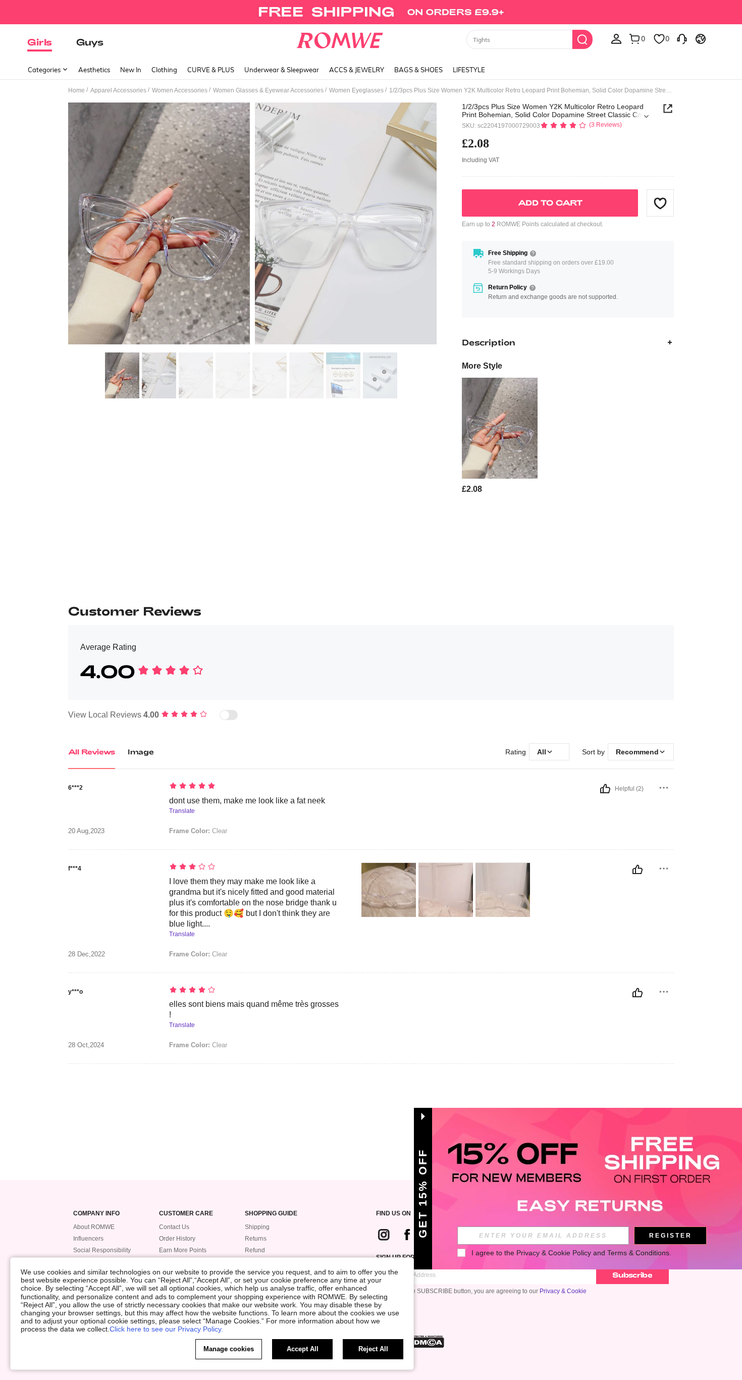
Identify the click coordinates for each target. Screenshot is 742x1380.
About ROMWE (94, 1227)
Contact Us (174, 1227)
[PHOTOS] (252, 225)
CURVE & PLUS (210, 70)
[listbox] (616, 38)
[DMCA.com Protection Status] (426, 1342)
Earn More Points (182, 1250)
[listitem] (500, 436)
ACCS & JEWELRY (356, 70)
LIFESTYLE (469, 70)
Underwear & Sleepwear (281, 70)
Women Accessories (179, 90)
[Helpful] (605, 789)
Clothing (164, 70)
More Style (482, 366)
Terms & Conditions (638, 1253)
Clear (198, 831)
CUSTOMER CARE (186, 1213)
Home (76, 90)
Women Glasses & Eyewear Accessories (268, 90)
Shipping (257, 1227)
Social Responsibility (102, 1250)
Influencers (88, 1238)
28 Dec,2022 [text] (86, 954)
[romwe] (340, 38)
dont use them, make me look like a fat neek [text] (247, 800)
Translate (182, 811)
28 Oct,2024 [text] (86, 1045)
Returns (256, 1238)
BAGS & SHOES (418, 70)
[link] (370, 12)
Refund (255, 1250)
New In (130, 70)
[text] (255, 787)
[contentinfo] (472, 489)
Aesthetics (94, 70)
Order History (177, 1238)
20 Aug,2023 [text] (86, 831)
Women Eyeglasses (356, 90)
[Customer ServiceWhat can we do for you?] (682, 38)
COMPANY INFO (96, 1213)
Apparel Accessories (118, 90)
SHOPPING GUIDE (271, 1213)
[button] (660, 203)
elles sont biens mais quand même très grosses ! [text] (254, 1009)
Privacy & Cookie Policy (553, 1253)
